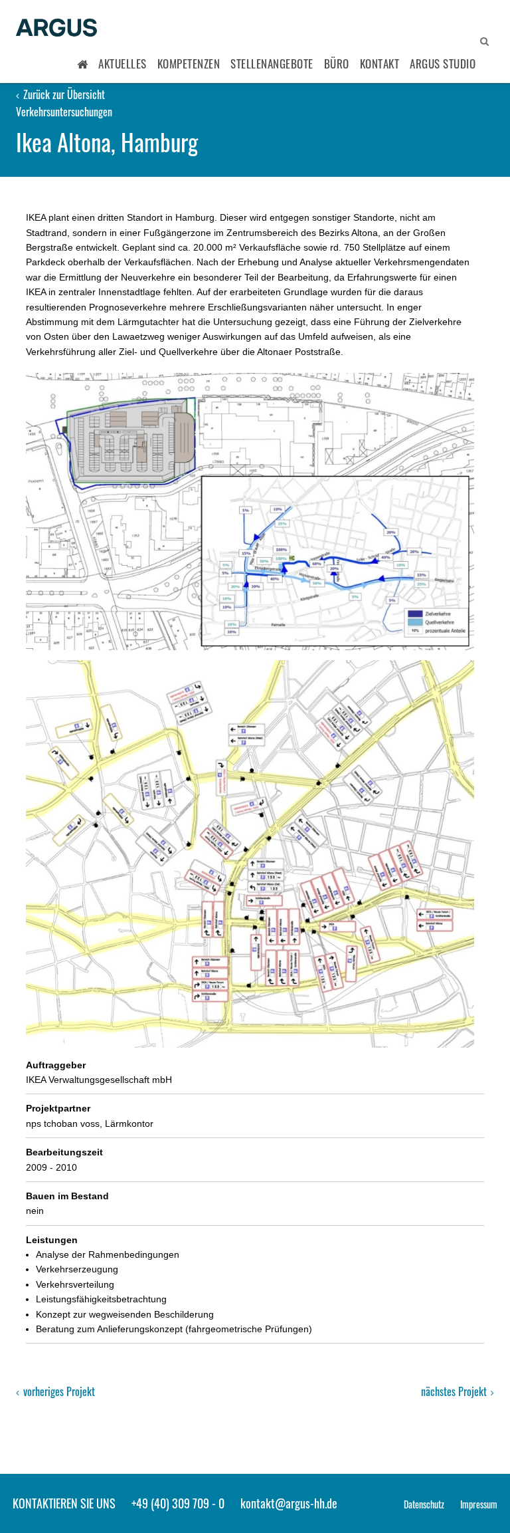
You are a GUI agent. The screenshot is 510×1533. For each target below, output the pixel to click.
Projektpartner (58, 1108)
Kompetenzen (188, 63)
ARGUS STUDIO (442, 63)
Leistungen (52, 1240)
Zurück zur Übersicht (63, 94)
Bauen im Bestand (67, 1196)
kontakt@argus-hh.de (288, 1503)
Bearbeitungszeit (64, 1152)
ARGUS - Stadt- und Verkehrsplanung (56, 29)
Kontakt (380, 63)
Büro (336, 63)
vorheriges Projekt (58, 1391)
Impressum (478, 1504)
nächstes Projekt (455, 1391)
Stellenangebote (271, 63)
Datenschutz (424, 1504)
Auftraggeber (56, 1065)
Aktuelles (122, 63)
